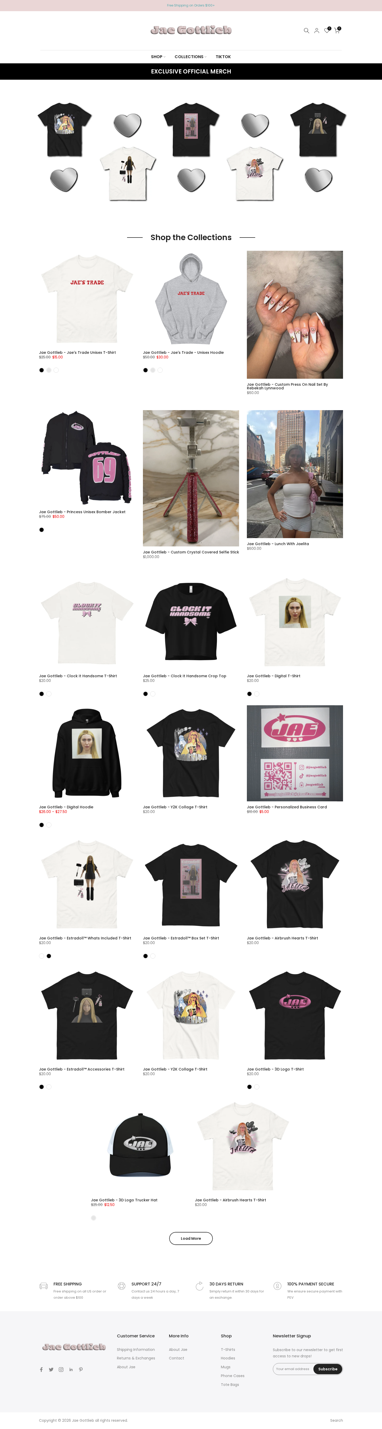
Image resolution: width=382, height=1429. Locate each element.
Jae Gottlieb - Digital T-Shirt (273, 676)
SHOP (156, 57)
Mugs (225, 1367)
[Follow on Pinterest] (80, 1369)
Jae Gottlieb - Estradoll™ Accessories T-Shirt (81, 1069)
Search (336, 1420)
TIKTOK (223, 57)
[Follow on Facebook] (41, 1369)
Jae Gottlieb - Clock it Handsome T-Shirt (78, 676)
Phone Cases (233, 1375)
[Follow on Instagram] (61, 1369)
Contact (176, 1358)
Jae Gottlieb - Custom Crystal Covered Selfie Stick (191, 552)
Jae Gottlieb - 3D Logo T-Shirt (275, 1069)
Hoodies (228, 1358)
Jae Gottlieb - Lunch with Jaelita (278, 543)
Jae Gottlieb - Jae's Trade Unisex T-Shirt (77, 352)
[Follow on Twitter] (51, 1369)
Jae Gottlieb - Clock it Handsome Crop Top (184, 676)
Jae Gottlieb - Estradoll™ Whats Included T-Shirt (85, 938)
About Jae (126, 1367)
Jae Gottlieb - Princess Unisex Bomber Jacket (82, 511)
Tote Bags (230, 1384)
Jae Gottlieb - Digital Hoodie (66, 807)
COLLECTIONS (189, 57)
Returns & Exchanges (136, 1358)
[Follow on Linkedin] (71, 1369)
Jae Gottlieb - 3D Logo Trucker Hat (124, 1200)
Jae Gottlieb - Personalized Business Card (287, 807)
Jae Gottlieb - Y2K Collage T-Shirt (175, 807)
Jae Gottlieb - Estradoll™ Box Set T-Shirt (181, 938)
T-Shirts (228, 1349)
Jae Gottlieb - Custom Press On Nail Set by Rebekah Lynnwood (287, 386)
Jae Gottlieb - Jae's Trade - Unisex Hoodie (183, 352)
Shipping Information (136, 1349)
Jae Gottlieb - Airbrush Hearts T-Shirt (282, 938)
